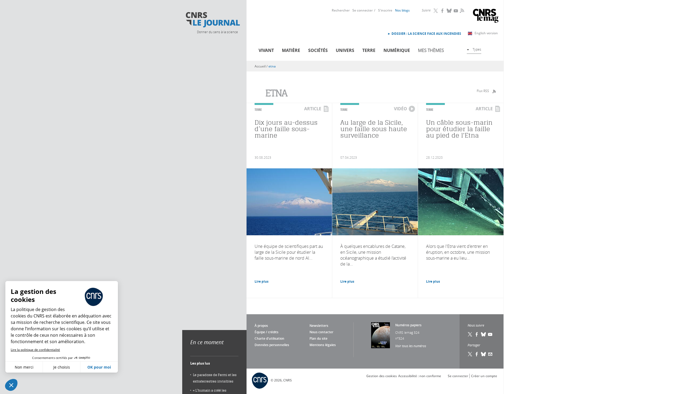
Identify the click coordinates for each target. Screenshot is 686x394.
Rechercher (341, 10)
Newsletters (319, 325)
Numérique (396, 50)
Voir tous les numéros (410, 346)
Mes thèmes (431, 50)
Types (477, 49)
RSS (461, 10)
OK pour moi (99, 367)
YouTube (456, 11)
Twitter (436, 11)
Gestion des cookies (381, 376)
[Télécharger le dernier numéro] (380, 335)
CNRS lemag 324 (407, 332)
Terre (368, 50)
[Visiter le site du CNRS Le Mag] (485, 16)
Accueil (260, 66)
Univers (345, 50)
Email (490, 354)
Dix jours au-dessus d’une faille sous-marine (286, 129)
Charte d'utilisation (269, 338)
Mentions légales (323, 345)
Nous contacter (321, 332)
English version (486, 33)
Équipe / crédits (266, 332)
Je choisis (61, 367)
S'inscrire (385, 10)
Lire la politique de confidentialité (35, 349)
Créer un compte (484, 376)
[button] (11, 384)
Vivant (266, 50)
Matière (291, 50)
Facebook (442, 11)
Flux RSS (483, 91)
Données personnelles (272, 345)
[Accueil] (212, 20)
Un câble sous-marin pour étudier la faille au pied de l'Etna (459, 129)
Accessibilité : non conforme (419, 376)
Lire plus (262, 281)
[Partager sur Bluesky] (483, 354)
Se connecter (362, 10)
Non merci (24, 367)
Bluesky (449, 11)
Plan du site (318, 338)
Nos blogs (402, 10)
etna (272, 66)
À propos (261, 325)
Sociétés (318, 50)
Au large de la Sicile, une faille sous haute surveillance (373, 129)
